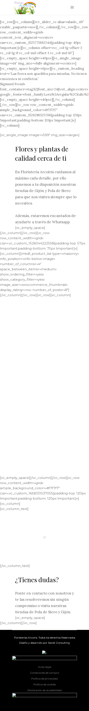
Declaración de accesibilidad (44, 690)
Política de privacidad (44, 678)
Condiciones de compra (44, 672)
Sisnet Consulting (59, 642)
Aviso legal (44, 667)
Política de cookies (44, 684)
